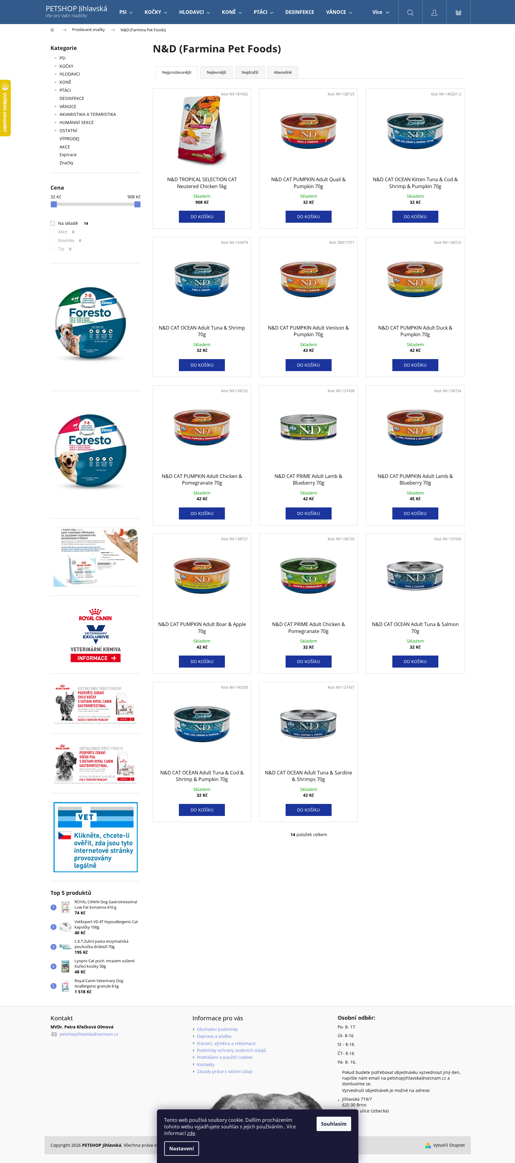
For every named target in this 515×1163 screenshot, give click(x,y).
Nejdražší (250, 72)
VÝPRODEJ (69, 138)
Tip (65, 249)
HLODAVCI (70, 74)
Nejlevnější (216, 72)
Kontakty (205, 1064)
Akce (66, 231)
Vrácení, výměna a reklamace (226, 1043)
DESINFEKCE (72, 98)
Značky (66, 163)
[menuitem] (126, 12)
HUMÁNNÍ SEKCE (77, 122)
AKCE (65, 147)
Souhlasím (334, 1124)
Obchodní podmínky (217, 1029)
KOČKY (66, 66)
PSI (63, 58)
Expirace (68, 154)
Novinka (69, 240)
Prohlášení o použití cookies (225, 1057)
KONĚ (65, 82)
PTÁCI (65, 90)
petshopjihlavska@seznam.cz (89, 1034)
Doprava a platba (214, 1036)
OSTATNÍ (68, 130)
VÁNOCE (68, 106)
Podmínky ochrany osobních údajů (231, 1050)
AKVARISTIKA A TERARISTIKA (88, 114)
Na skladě (73, 223)
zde (191, 1133)
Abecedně (283, 72)
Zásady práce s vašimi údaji (225, 1071)
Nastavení (181, 1148)
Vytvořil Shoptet (449, 1145)
